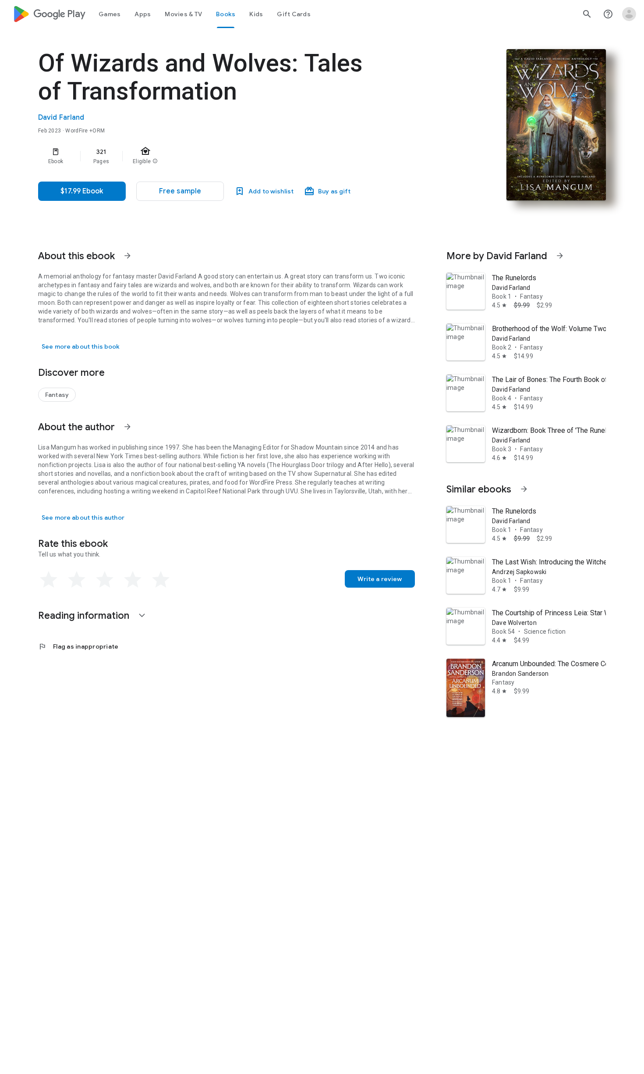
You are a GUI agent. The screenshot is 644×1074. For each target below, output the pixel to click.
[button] (180, 191)
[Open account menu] (629, 14)
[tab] (109, 14)
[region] (213, 156)
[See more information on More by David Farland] (559, 255)
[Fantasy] (57, 394)
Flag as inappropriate (78, 646)
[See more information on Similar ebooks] (523, 489)
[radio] (48, 579)
